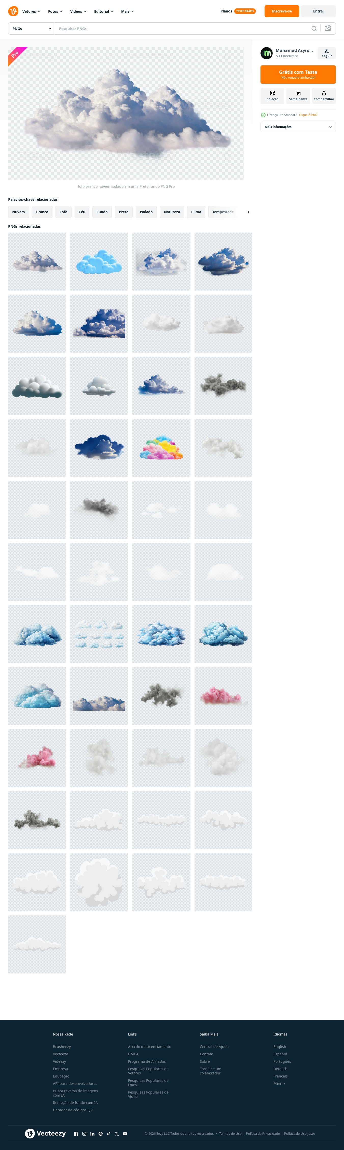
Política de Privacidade (263, 1133)
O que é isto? (308, 115)
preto (124, 211)
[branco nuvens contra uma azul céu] (99, 448)
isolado (146, 211)
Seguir (327, 56)
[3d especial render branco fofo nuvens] (161, 758)
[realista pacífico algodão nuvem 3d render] (37, 448)
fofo (63, 211)
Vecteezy (60, 1054)
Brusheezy (62, 1046)
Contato (206, 1054)
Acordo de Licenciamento (149, 1046)
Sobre (205, 1061)
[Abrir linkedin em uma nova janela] (92, 1134)
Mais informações (278, 127)
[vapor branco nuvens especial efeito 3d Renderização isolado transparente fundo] (37, 386)
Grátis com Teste (298, 74)
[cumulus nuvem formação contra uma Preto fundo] (161, 386)
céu (82, 211)
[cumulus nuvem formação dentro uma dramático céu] (161, 262)
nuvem (18, 211)
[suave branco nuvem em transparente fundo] (223, 324)
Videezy (59, 1061)
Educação (61, 1076)
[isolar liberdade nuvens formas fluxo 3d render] (223, 448)
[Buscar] (314, 28)
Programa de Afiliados (147, 1061)
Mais (125, 11)
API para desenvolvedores (75, 1083)
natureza (172, 211)
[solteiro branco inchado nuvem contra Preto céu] (37, 324)
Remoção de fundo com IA (75, 1102)
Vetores (29, 11)
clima (196, 211)
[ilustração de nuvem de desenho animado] (99, 820)
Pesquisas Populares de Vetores (148, 1070)
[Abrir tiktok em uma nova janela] (109, 1134)
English (279, 1046)
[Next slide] (244, 212)
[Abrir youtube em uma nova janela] (125, 1134)
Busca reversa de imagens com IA (75, 1093)
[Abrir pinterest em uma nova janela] (101, 1134)
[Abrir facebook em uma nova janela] (76, 1134)
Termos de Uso (230, 1133)
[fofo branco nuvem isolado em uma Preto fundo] (37, 262)
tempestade (223, 211)
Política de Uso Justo (299, 1133)
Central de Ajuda (214, 1046)
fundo (102, 211)
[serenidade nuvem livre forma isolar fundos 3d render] (223, 758)
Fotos (53, 11)
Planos (226, 11)
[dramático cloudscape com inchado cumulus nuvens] (99, 324)
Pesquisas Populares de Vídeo (148, 1094)
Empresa (60, 1068)
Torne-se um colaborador (210, 1070)
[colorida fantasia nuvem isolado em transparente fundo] (161, 448)
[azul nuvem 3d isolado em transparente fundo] (99, 262)
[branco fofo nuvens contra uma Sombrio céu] (99, 696)
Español (280, 1054)
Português (282, 1061)
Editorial (101, 11)
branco (42, 211)
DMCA (133, 1054)
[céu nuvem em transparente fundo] (161, 324)
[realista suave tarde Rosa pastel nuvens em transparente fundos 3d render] (223, 696)
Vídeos (76, 11)
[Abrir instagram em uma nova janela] (84, 1134)
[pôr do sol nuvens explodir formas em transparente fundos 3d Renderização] (37, 758)
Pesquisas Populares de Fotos (148, 1082)
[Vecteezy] (13, 11)
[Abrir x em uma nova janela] (117, 1134)
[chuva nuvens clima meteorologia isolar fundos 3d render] (161, 696)
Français (280, 1076)
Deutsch (280, 1068)
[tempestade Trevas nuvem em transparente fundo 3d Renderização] (223, 386)
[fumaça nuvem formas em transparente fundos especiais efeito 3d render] (99, 758)
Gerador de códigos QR (73, 1110)
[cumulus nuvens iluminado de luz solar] (223, 262)
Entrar (318, 11)
